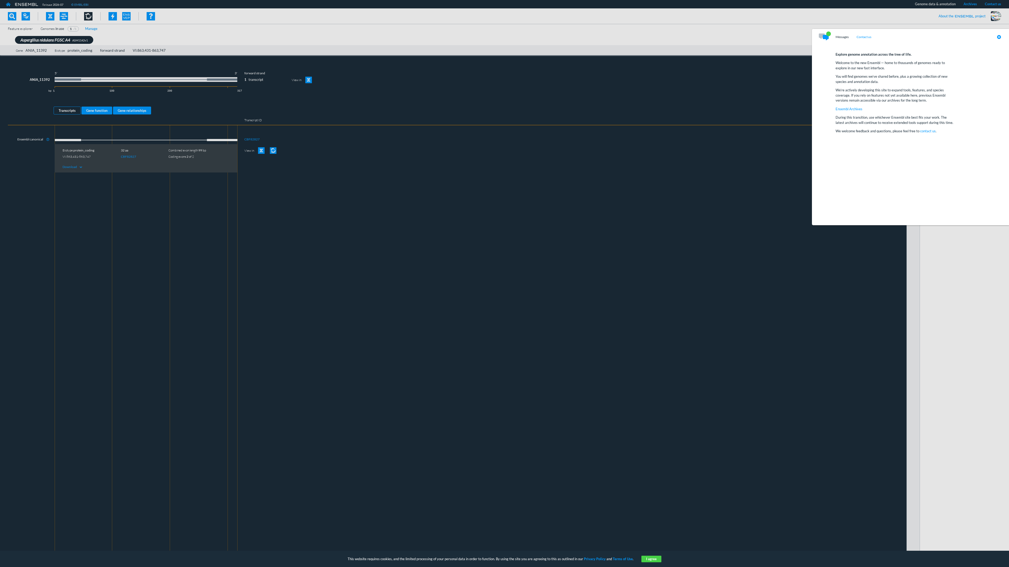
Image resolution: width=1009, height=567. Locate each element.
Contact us (864, 37)
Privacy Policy (595, 559)
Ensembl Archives (849, 109)
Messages (842, 37)
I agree (651, 559)
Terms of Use (623, 559)
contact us (928, 131)
